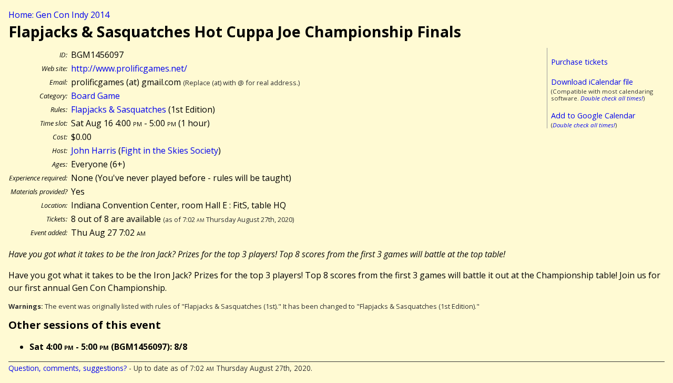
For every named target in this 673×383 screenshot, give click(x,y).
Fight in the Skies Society (169, 150)
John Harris (93, 150)
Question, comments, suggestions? (67, 368)
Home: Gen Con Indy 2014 (58, 15)
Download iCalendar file (592, 82)
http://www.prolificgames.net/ (129, 68)
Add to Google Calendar (593, 115)
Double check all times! (611, 98)
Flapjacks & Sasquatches (118, 109)
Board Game (95, 96)
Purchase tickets (579, 62)
